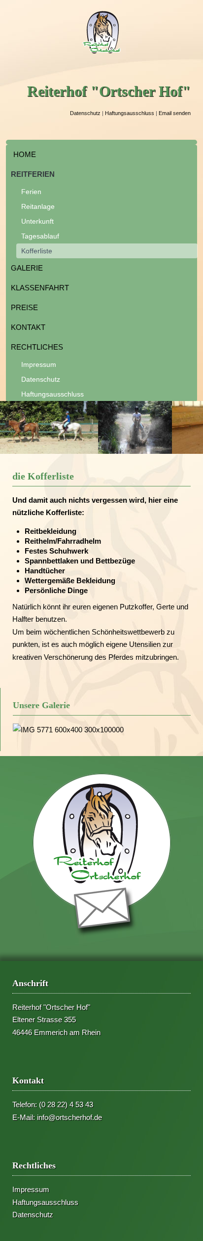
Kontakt (28, 327)
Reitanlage (38, 206)
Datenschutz (85, 113)
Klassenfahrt (40, 287)
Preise (24, 307)
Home (24, 154)
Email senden (175, 113)
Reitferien (33, 174)
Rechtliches (37, 347)
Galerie (27, 268)
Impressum (38, 364)
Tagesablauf (40, 236)
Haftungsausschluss (129, 113)
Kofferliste (36, 251)
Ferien (31, 192)
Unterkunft (37, 221)
